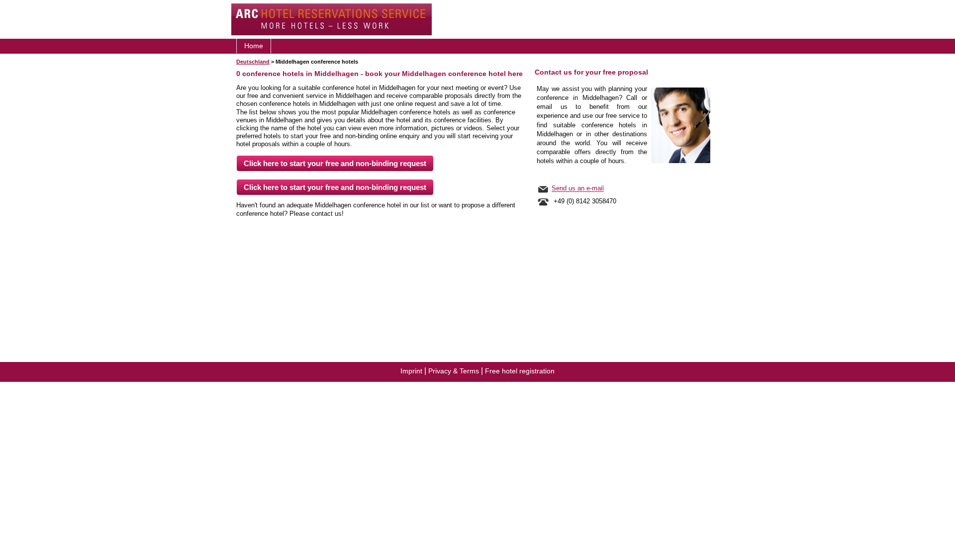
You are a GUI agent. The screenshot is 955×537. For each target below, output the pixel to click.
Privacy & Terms (453, 371)
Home (253, 46)
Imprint (411, 371)
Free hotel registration (520, 371)
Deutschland (253, 62)
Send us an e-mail (578, 188)
